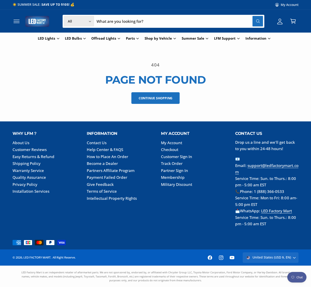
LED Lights (46, 38)
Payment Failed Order (107, 177)
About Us (21, 142)
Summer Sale (193, 38)
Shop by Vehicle (158, 38)
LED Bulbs (73, 38)
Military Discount (176, 184)
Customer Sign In (176, 156)
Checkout (169, 149)
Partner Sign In (174, 170)
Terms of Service (102, 191)
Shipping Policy (27, 163)
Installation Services (31, 191)
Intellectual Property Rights (112, 198)
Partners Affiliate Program (111, 170)
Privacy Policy (25, 184)
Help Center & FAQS (105, 149)
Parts (130, 38)
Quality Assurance (29, 177)
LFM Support (225, 38)
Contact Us (97, 142)
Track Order (172, 163)
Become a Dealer (102, 163)
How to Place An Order (107, 156)
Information (255, 38)
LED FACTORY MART (37, 257)
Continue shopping (155, 98)
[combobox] (179, 21)
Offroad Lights (103, 38)
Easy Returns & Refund (33, 156)
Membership (173, 177)
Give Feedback (100, 184)
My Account (289, 5)
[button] (16, 21)
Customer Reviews (30, 149)
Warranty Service (28, 170)
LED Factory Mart (276, 210)
